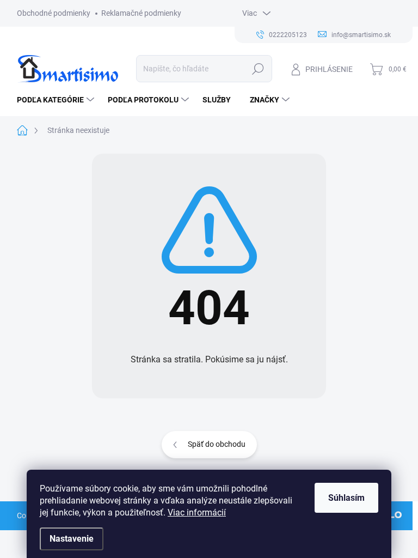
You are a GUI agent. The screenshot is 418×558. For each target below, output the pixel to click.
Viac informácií (197, 512)
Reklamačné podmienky (141, 13)
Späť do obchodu (216, 444)
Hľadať (257, 68)
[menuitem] (57, 99)
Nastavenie (72, 538)
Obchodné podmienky (53, 13)
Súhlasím (346, 498)
